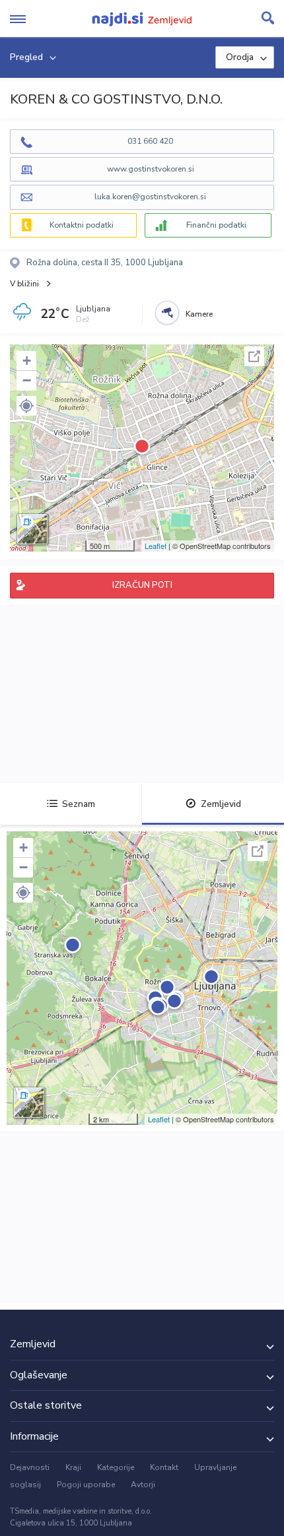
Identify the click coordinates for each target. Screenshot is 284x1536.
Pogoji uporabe (86, 1484)
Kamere (199, 314)
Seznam (78, 804)
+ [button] (26, 360)
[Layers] (32, 529)
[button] (26, 406)
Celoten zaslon (254, 356)
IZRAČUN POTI (142, 585)
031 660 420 (150, 141)
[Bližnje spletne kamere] (167, 313)
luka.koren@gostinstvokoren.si (150, 196)
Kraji (73, 1467)
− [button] (26, 380)
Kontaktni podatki (82, 225)
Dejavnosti (30, 1467)
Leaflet (155, 545)
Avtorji (143, 1484)
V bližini (24, 283)
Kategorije (115, 1467)
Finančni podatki (216, 225)
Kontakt (164, 1467)
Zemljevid (221, 804)
